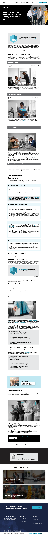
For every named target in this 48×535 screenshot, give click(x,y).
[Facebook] (19, 527)
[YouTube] (24, 527)
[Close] (47, 533)
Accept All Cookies (40, 533)
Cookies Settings (15, 527)
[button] (17, 2)
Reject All (35, 533)
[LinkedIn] (22, 527)
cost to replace (27, 197)
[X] (21, 527)
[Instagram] (26, 527)
